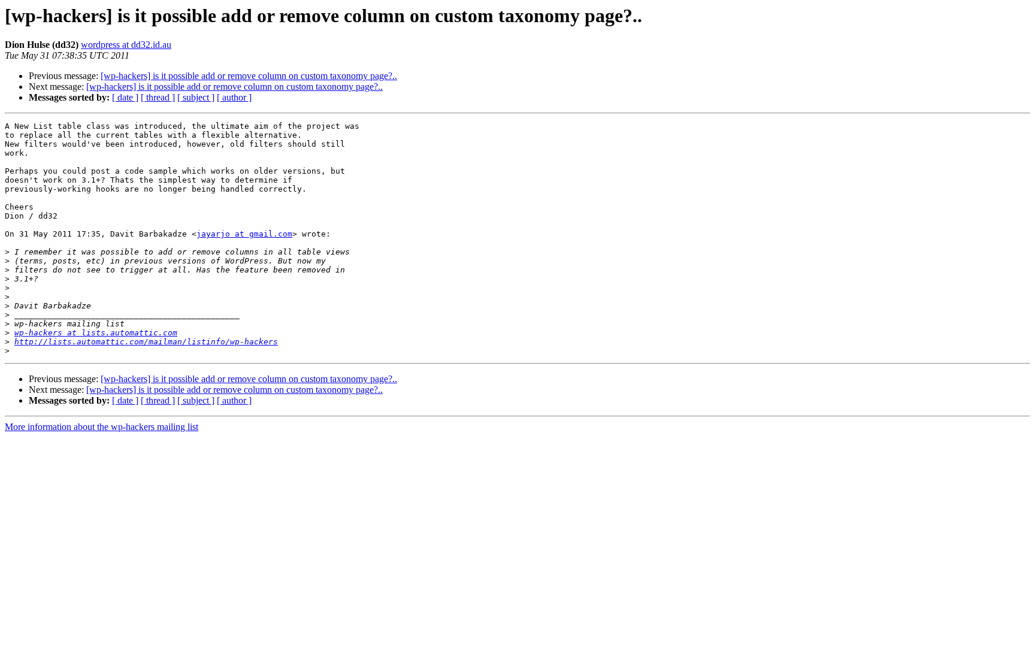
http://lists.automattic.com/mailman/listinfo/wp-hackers (146, 341)
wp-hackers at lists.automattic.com (95, 332)
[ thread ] (158, 97)
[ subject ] (195, 97)
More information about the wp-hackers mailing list (101, 427)
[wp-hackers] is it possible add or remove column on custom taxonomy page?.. (249, 76)
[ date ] (125, 97)
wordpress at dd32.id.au (126, 45)
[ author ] (234, 97)
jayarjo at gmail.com (244, 233)
